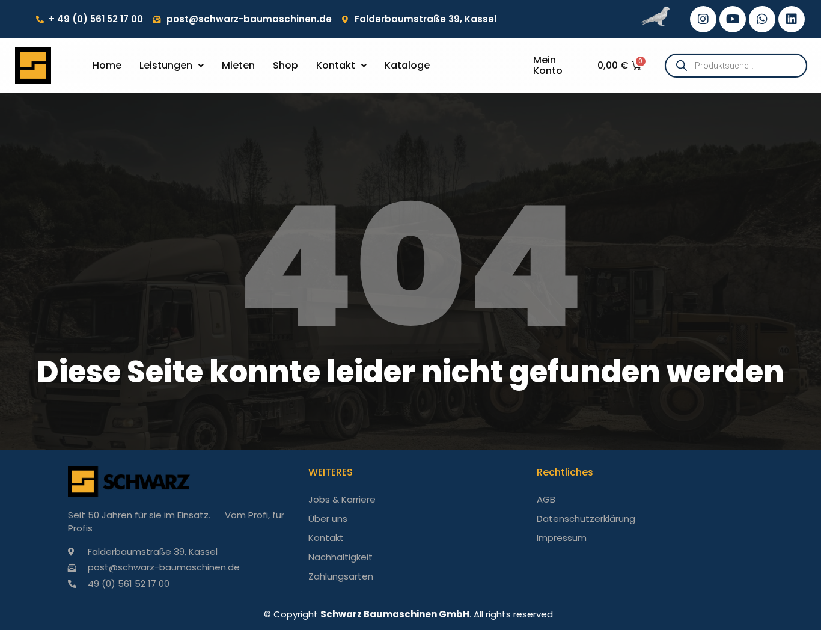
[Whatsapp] (762, 19)
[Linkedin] (791, 19)
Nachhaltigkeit (340, 557)
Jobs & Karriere (342, 499)
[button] (171, 65)
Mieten (238, 65)
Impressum (562, 537)
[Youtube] (732, 19)
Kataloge (407, 65)
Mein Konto (548, 65)
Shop (285, 65)
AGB (546, 499)
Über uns (327, 518)
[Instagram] (703, 19)
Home (107, 65)
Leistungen (165, 65)
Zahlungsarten (340, 576)
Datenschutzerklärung (586, 518)
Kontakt (335, 65)
